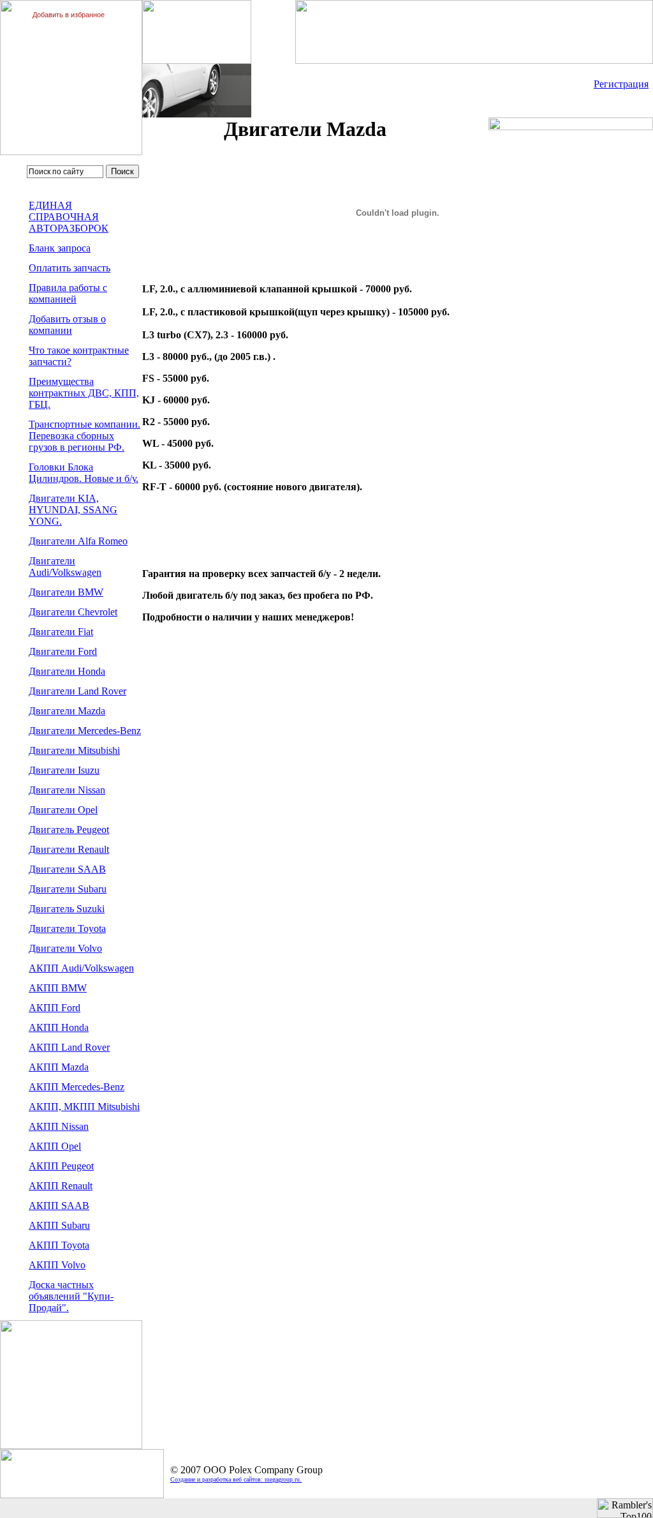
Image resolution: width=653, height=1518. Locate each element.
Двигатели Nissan (67, 790)
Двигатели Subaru (67, 888)
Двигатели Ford (63, 651)
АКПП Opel (55, 1146)
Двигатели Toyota (67, 928)
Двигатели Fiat (61, 631)
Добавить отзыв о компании (67, 324)
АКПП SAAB (59, 1205)
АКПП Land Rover (69, 1047)
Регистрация (621, 84)
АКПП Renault (60, 1185)
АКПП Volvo (57, 1264)
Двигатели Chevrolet (73, 611)
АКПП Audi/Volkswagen (81, 968)
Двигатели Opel (63, 809)
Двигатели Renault (69, 849)
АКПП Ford (54, 1007)
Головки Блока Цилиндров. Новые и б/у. (83, 473)
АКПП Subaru (59, 1225)
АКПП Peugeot (61, 1166)
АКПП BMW (58, 987)
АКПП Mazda (59, 1067)
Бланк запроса (60, 248)
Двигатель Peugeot (69, 829)
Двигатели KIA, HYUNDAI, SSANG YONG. (73, 510)
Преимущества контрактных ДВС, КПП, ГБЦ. (84, 393)
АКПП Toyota (59, 1245)
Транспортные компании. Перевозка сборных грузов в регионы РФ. (84, 436)
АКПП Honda (59, 1027)
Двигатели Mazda (67, 710)
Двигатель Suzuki (67, 908)
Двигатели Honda (67, 671)
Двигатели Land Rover (77, 691)
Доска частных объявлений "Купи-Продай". (71, 1296)
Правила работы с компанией (68, 293)
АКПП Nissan (59, 1126)
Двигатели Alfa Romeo (78, 541)
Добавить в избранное (69, 15)
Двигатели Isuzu (64, 770)
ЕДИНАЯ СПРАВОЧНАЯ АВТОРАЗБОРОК (68, 217)
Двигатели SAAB (67, 869)
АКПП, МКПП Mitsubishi (84, 1106)
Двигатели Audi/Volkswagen (65, 566)
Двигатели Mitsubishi (74, 750)
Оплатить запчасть (69, 267)
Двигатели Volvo (65, 948)
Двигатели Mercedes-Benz (85, 730)
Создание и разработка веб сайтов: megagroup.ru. (236, 1479)
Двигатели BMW (66, 592)
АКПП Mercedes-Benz (76, 1086)
